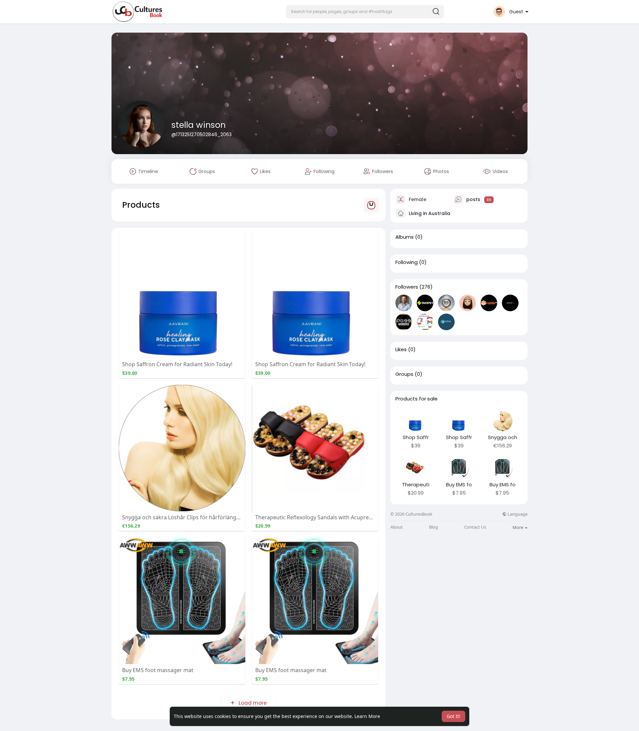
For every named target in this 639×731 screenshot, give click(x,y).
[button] (365, 11)
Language (517, 514)
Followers (406, 287)
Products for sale (416, 398)
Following (406, 262)
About (396, 527)
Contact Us (475, 527)
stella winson (198, 125)
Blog (433, 527)
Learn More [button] (367, 716)
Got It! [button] (453, 716)
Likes (401, 349)
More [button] (518, 527)
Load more (252, 702)
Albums (404, 237)
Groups (404, 374)
